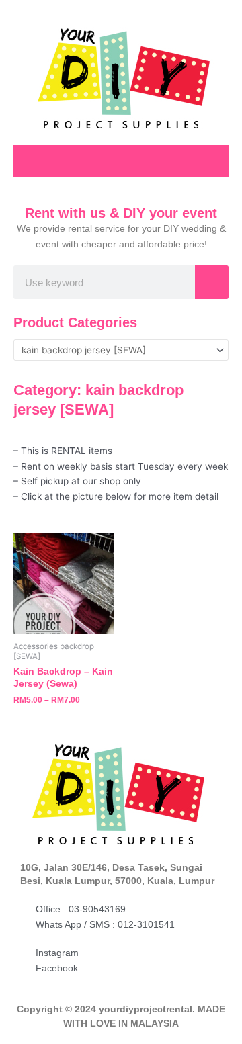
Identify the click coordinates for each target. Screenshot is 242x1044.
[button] (212, 159)
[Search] (212, 282)
